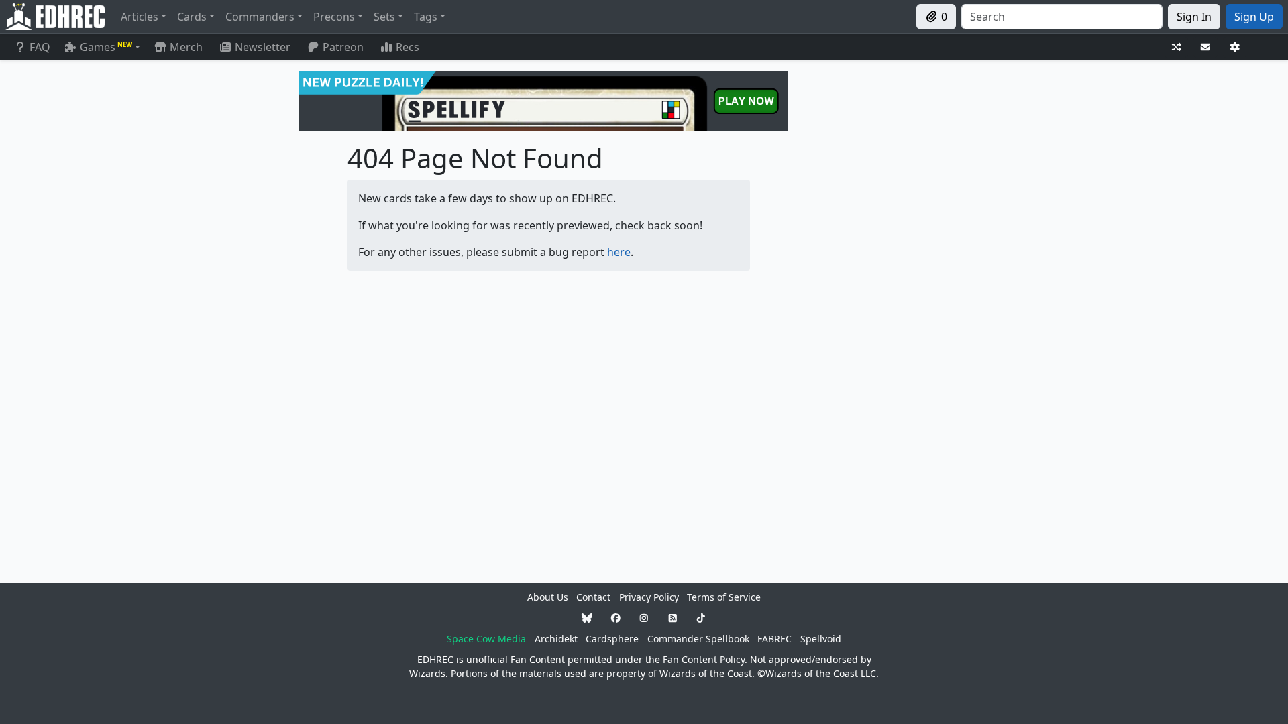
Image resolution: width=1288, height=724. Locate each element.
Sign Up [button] (1254, 16)
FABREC (774, 638)
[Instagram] (644, 618)
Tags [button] (425, 16)
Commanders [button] (259, 16)
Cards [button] (192, 16)
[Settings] (1235, 47)
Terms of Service (724, 597)
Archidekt (556, 638)
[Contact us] (1205, 47)
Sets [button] (384, 16)
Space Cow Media (486, 638)
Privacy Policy (649, 597)
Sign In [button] (1194, 16)
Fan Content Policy (704, 659)
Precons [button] (334, 16)
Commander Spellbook (698, 638)
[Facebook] (616, 618)
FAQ (40, 47)
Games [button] (106, 47)
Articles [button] (139, 16)
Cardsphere (612, 638)
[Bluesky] (587, 618)
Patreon (343, 47)
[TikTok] (701, 618)
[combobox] (1062, 16)
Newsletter (262, 47)
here (619, 252)
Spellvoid (820, 638)
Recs (407, 47)
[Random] (1177, 47)
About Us (547, 597)
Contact (593, 597)
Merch (185, 47)
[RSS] (673, 618)
